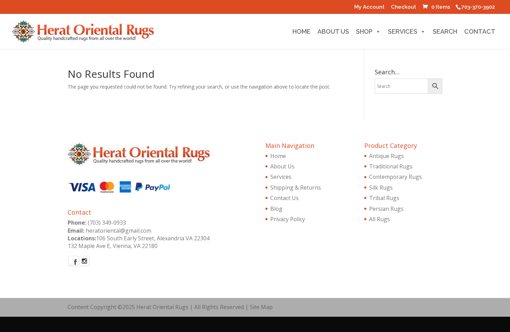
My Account (369, 7)
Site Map (261, 307)
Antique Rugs (386, 156)
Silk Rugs (381, 187)
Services (402, 32)
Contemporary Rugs (395, 177)
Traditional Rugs (391, 166)
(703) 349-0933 (107, 222)
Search (445, 32)
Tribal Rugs (384, 198)
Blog (276, 209)
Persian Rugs (386, 209)
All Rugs (379, 219)
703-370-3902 (478, 7)
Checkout (403, 7)
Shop (364, 32)
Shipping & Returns (295, 187)
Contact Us (284, 198)
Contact (479, 32)
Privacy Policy (287, 219)
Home (301, 32)
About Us (333, 32)
